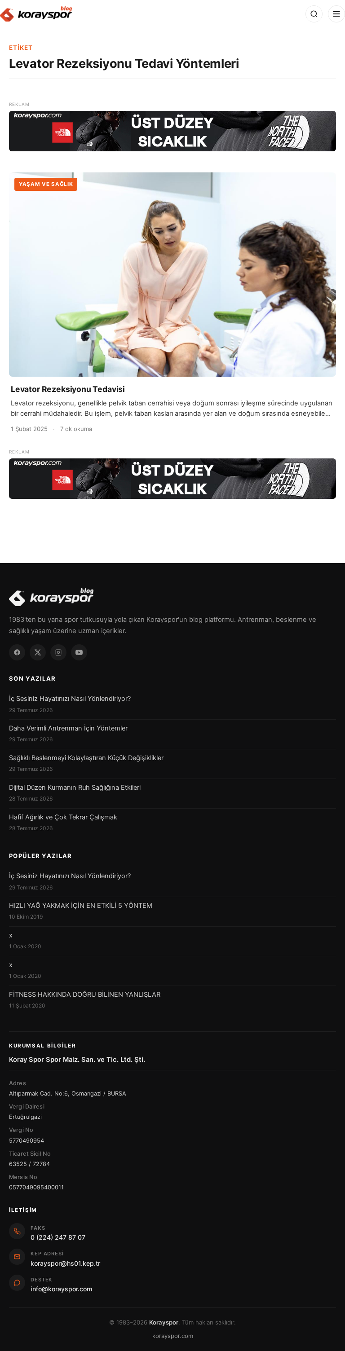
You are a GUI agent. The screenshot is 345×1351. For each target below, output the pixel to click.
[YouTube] (79, 652)
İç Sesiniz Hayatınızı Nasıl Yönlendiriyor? (70, 699)
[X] (38, 652)
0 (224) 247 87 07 (58, 1237)
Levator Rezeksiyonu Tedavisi (68, 389)
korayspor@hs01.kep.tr (65, 1263)
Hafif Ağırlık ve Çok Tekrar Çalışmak (63, 817)
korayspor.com (172, 1335)
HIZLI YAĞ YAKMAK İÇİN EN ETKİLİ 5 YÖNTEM (80, 906)
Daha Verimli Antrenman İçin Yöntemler (68, 728)
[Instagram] (58, 652)
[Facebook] (17, 652)
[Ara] (314, 13)
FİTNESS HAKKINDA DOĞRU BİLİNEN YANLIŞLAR (84, 994)
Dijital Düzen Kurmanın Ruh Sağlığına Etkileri (75, 787)
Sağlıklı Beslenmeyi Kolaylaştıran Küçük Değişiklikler (86, 758)
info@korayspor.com (61, 1289)
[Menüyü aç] (336, 13)
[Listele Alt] (172, 478)
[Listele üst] (172, 131)
